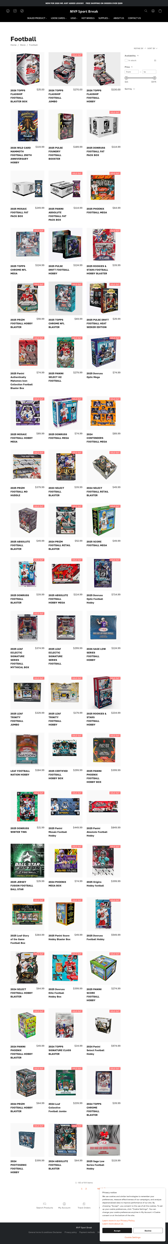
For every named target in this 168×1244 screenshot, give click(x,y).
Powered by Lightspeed (84, 1237)
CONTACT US (134, 18)
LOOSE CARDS (58, 18)
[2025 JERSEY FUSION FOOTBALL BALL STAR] (27, 861)
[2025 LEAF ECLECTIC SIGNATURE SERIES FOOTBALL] (65, 628)
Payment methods (87, 1232)
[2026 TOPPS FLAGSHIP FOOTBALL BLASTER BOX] (27, 69)
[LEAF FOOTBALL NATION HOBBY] (27, 750)
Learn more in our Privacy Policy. (118, 1220)
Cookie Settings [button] (132, 1237)
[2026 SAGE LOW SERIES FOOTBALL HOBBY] (103, 628)
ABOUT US (119, 18)
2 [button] (86, 1188)
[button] (84, 11)
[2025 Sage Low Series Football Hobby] (103, 1140)
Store (22, 45)
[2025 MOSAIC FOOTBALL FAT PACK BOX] (27, 187)
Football (33, 45)
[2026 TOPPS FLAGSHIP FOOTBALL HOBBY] (103, 69)
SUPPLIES (103, 18)
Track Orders (84, 1207)
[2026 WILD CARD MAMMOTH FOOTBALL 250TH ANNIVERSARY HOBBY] (27, 126)
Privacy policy (71, 1232)
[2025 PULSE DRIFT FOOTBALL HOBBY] (65, 245)
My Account (64, 1207)
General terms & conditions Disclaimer (45, 1232)
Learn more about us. (113, 1223)
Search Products (44, 1207)
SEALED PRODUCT (36, 18)
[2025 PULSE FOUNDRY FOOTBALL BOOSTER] (65, 126)
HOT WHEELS (88, 18)
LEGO (73, 18)
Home (13, 45)
